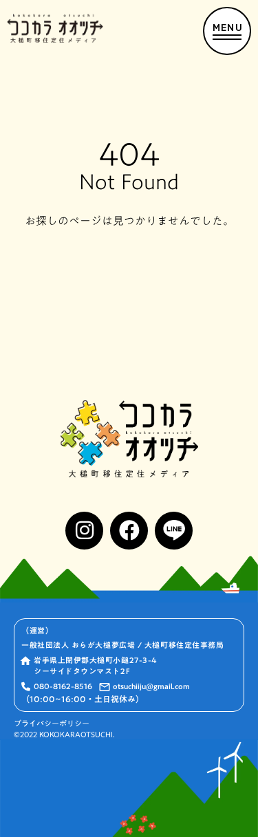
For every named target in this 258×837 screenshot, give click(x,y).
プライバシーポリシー (51, 724)
